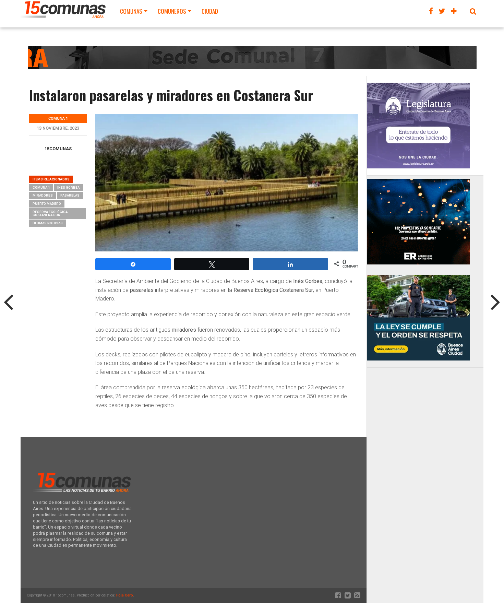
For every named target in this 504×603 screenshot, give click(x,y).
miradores (43, 195)
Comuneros (172, 11)
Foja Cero (124, 595)
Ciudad (210, 11)
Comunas (131, 11)
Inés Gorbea (68, 187)
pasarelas (70, 195)
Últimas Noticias (48, 223)
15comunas (58, 148)
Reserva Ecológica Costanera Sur (50, 213)
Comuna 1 (41, 187)
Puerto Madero (47, 203)
